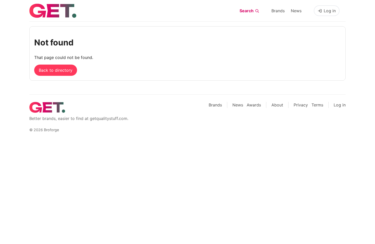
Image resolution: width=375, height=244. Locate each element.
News (296, 10)
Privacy (301, 104)
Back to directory (55, 70)
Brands (278, 10)
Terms (317, 104)
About (277, 104)
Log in (330, 10)
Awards (254, 104)
